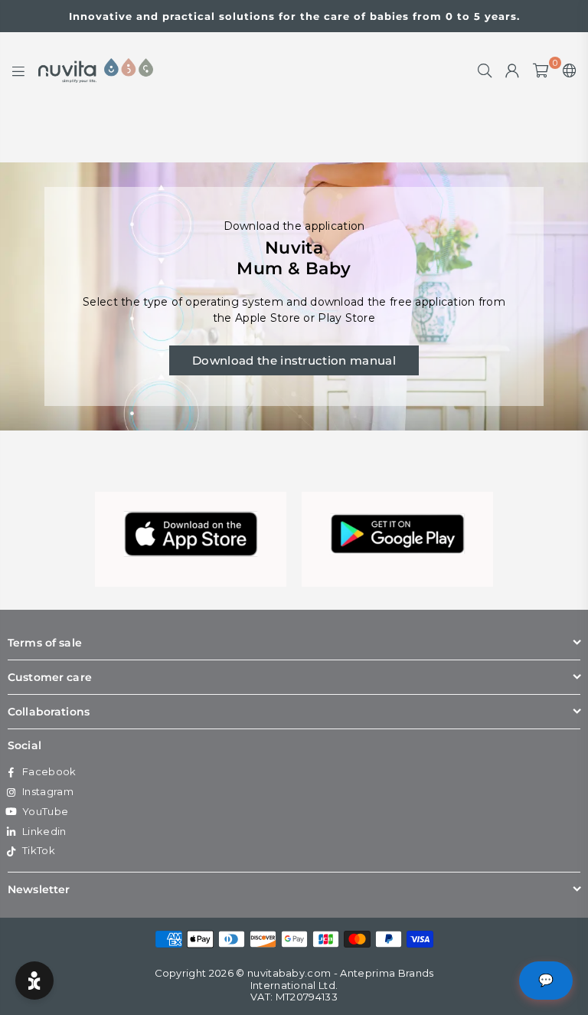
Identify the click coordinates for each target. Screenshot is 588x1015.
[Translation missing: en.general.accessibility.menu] (18, 70)
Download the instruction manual (294, 360)
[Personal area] (512, 70)
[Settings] (566, 70)
